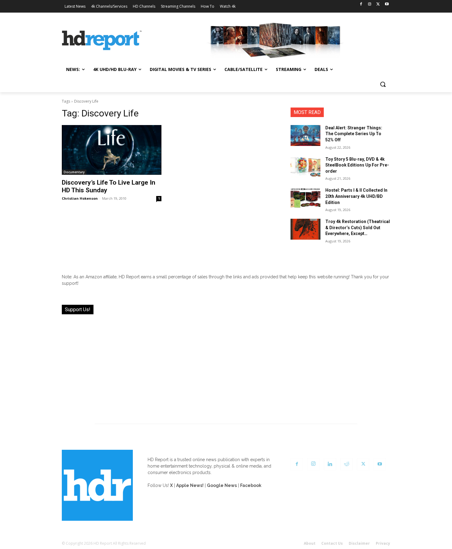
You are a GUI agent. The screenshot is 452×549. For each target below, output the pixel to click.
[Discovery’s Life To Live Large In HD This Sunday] (111, 150)
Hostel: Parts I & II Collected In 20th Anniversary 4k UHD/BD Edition (356, 196)
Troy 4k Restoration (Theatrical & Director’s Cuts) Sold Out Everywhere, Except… (357, 227)
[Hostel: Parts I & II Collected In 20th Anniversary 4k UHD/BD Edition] (305, 197)
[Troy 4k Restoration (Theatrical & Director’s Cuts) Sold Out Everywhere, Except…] (305, 229)
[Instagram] (369, 4)
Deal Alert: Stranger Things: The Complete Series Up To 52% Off (353, 133)
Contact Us (332, 543)
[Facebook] (361, 4)
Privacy (383, 543)
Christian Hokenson (80, 198)
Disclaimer (359, 543)
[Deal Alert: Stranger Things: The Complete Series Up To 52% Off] (305, 135)
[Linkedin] (330, 464)
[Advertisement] (226, 365)
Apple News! (190, 485)
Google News (222, 485)
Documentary (74, 172)
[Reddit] (346, 464)
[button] (382, 84)
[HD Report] (102, 40)
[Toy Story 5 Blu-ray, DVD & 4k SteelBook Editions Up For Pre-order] (305, 166)
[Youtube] (386, 4)
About (309, 543)
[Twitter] (378, 4)
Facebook (250, 485)
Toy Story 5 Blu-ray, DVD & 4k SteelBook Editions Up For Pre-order (357, 165)
